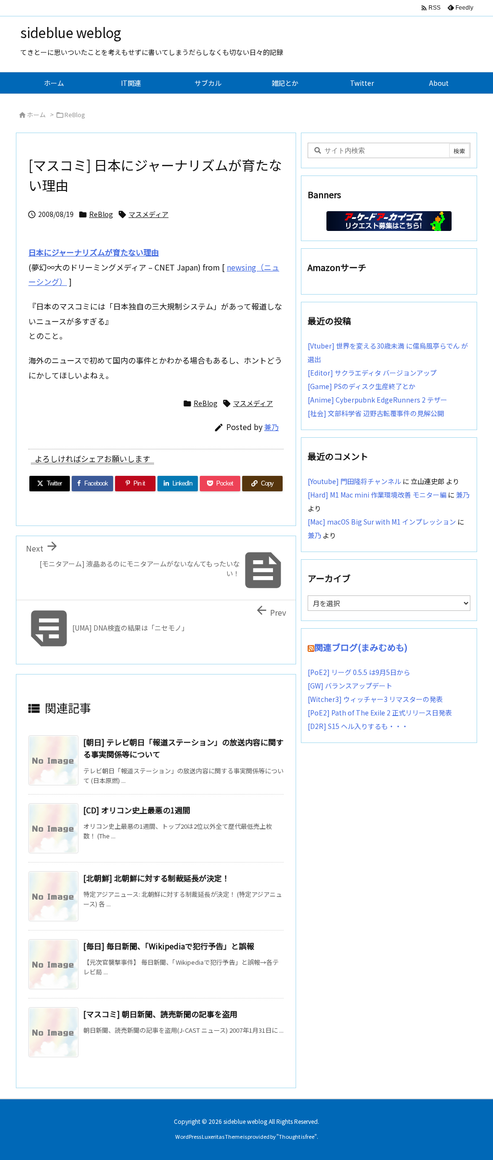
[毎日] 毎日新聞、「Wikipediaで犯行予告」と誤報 (168, 946)
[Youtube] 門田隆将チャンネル (354, 481)
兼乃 (271, 427)
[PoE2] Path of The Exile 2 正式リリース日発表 (380, 712)
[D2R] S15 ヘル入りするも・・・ (358, 726)
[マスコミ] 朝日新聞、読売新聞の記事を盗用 (160, 1014)
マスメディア (149, 214)
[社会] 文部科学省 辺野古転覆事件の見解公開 (376, 413)
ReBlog (75, 114)
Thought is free (296, 1136)
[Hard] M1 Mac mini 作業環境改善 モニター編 (377, 494)
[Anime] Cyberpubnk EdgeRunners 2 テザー (377, 400)
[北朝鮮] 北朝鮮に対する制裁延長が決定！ (156, 878)
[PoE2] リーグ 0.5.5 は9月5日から (359, 672)
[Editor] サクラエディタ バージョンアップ (372, 373)
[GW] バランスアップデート (350, 685)
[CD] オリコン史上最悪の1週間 (136, 810)
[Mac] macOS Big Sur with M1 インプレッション (382, 521)
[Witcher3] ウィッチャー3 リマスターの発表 (375, 699)
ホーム (36, 114)
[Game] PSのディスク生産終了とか (361, 386)
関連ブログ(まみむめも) (360, 647)
